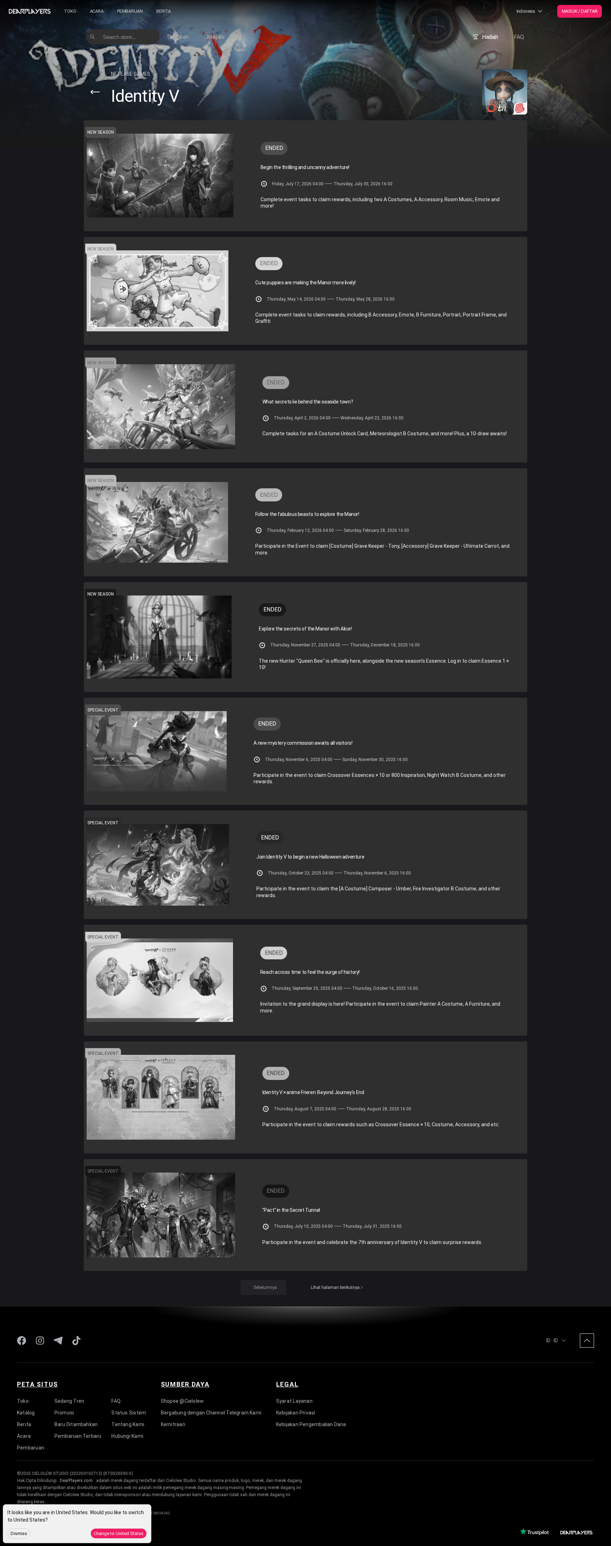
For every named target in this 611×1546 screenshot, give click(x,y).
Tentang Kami (127, 1424)
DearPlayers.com (76, 1480)
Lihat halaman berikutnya (335, 1287)
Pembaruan (130, 11)
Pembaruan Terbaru (77, 1436)
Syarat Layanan (294, 1400)
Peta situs (37, 1384)
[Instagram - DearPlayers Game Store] (40, 1340)
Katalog (26, 1412)
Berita (163, 11)
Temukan (177, 37)
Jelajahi (215, 37)
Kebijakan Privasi (295, 1412)
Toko (70, 11)
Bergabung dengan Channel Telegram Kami (211, 1412)
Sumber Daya (185, 1384)
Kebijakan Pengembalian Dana (311, 1424)
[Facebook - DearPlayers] (21, 1340)
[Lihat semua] (95, 92)
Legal (287, 1384)
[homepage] (29, 11)
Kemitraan (173, 1424)
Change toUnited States (119, 1533)
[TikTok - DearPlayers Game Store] (76, 1340)
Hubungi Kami (127, 1436)
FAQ (519, 37)
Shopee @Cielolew (182, 1400)
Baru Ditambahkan (76, 1424)
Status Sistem (128, 1412)
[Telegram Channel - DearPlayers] (58, 1340)
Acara (97, 11)
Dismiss (19, 1533)
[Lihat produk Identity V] (504, 92)
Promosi (64, 1412)
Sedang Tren (69, 1400)
